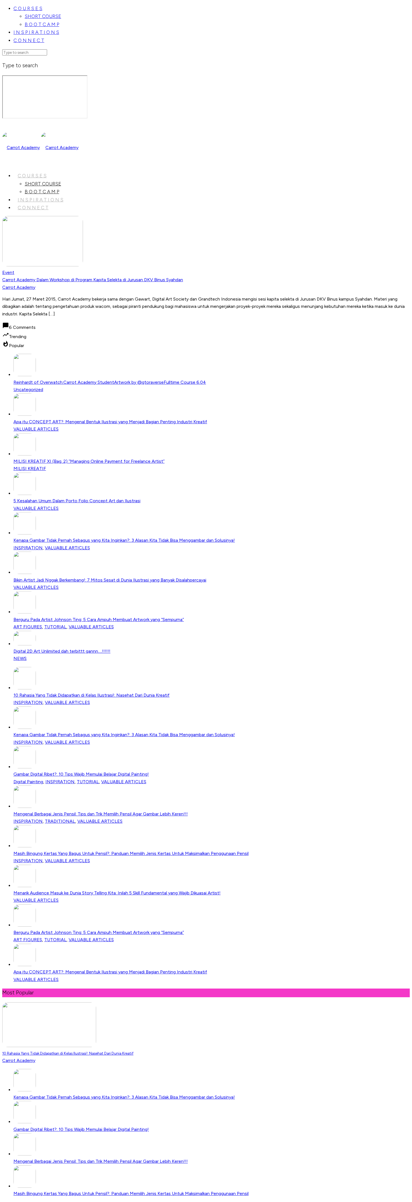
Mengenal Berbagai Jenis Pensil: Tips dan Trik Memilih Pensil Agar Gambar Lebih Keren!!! (100, 814)
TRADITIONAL (60, 821)
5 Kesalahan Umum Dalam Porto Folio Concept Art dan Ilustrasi (76, 500)
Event (8, 272)
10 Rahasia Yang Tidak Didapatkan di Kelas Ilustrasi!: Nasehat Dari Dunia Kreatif (91, 695)
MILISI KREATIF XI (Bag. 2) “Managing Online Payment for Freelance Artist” (89, 461)
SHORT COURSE (43, 16)
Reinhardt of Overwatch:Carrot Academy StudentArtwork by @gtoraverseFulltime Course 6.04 (109, 382)
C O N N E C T (28, 40)
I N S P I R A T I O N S (36, 32)
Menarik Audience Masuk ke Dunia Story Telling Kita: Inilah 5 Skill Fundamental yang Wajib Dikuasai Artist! (117, 893)
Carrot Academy (18, 287)
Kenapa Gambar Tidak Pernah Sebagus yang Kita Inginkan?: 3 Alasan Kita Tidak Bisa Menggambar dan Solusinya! (124, 540)
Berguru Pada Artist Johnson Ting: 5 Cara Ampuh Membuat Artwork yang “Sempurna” (98, 619)
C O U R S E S (27, 8)
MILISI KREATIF (29, 468)
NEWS (20, 658)
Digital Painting (28, 781)
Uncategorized (28, 389)
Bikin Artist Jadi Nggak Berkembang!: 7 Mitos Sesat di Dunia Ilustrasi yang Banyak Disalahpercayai (109, 580)
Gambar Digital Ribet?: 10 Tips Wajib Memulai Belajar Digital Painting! (81, 774)
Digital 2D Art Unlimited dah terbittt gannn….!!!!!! (61, 651)
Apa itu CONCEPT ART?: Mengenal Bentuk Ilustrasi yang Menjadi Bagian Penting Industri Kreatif (110, 421)
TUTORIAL (55, 626)
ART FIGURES (27, 626)
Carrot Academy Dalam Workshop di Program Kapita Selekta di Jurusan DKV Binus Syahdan (92, 279)
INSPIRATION (28, 547)
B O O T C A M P (42, 24)
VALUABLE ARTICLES (36, 429)
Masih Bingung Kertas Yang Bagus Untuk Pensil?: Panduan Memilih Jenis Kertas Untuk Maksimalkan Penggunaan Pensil (131, 853)
